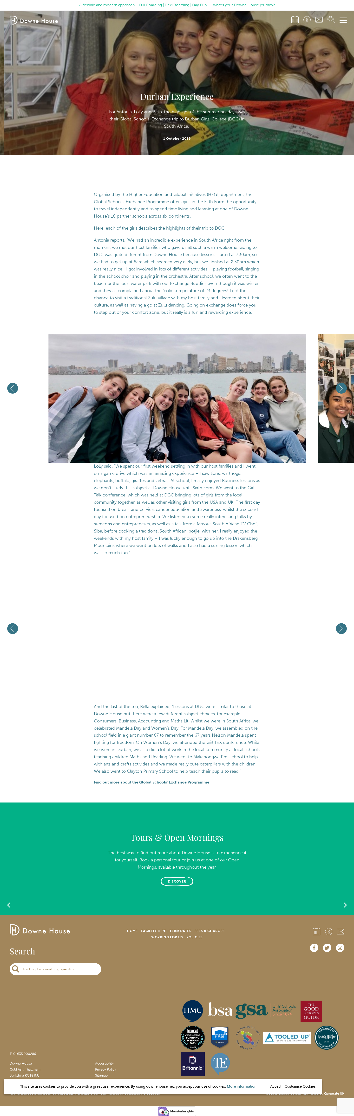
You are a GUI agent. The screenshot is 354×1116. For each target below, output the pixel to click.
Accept (275, 1086)
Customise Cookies (300, 1086)
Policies (194, 937)
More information (241, 1086)
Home (132, 931)
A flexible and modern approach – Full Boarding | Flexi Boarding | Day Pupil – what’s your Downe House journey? (177, 5)
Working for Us (167, 937)
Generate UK (334, 1093)
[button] (166, 445)
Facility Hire (153, 931)
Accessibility (104, 1063)
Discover (177, 881)
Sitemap (101, 1075)
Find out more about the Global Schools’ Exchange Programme (151, 782)
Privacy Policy (105, 1069)
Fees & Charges (210, 931)
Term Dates (180, 931)
